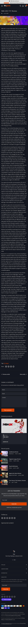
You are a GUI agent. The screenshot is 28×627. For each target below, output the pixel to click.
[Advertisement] (14, 536)
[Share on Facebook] (6, 366)
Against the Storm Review (15, 473)
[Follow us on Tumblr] (14, 518)
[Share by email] (13, 366)
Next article (22, 374)
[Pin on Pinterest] (8, 366)
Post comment (7, 410)
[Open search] (20, 6)
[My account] (23, 6)
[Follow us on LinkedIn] (12, 518)
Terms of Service (9, 619)
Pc (4, 363)
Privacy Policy (18, 615)
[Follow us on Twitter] (5, 518)
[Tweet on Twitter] (11, 366)
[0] (25, 6)
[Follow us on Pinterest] (10, 518)
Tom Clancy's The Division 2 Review (17, 480)
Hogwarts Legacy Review (15, 459)
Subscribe (14, 504)
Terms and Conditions (10, 615)
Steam (7, 363)
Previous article (6, 374)
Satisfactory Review (13, 452)
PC (1, 13)
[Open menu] (2, 5)
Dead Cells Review (13, 466)
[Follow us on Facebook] (2, 518)
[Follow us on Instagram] (7, 518)
